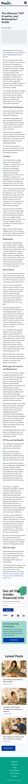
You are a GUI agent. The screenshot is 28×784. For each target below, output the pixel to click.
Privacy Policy (14, 773)
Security (14, 776)
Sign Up (8, 610)
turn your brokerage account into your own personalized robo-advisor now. (13, 576)
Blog (14, 767)
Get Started (13, 640)
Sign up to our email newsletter (11, 601)
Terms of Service (14, 770)
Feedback (14, 762)
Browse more (8, 748)
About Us (14, 764)
